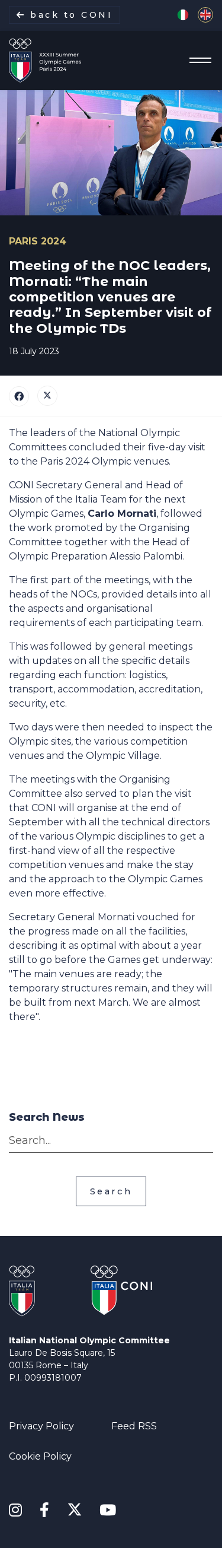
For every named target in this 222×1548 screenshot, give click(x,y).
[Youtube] (107, 1510)
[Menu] (196, 60)
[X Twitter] (74, 1508)
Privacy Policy (41, 1426)
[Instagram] (15, 1510)
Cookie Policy (40, 1456)
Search (111, 1191)
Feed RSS (134, 1426)
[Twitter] (47, 396)
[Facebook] (19, 396)
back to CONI (69, 14)
